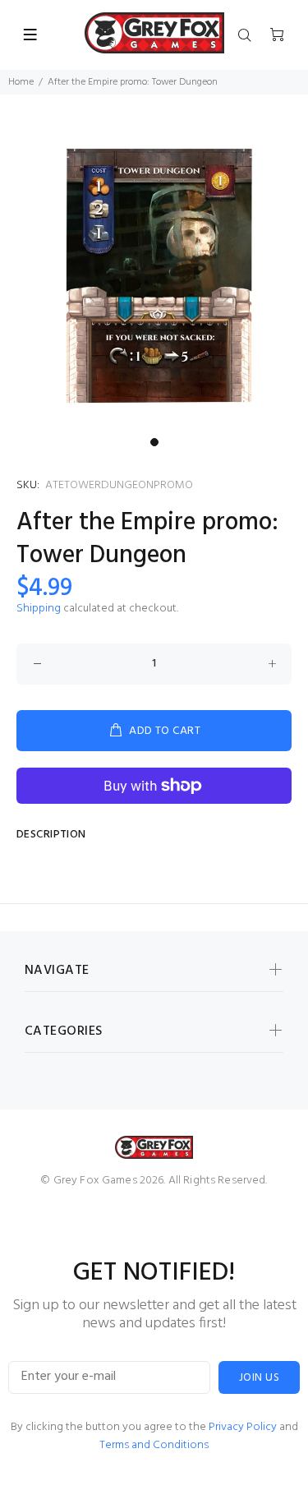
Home (21, 82)
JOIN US (259, 1377)
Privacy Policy (243, 1427)
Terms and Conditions (154, 1445)
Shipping (38, 608)
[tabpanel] (154, 276)
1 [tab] (154, 442)
